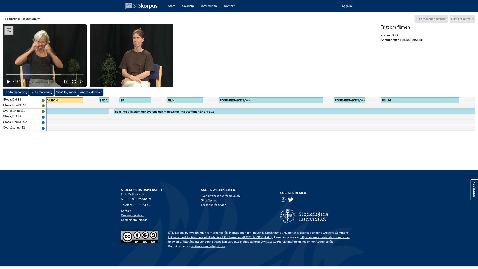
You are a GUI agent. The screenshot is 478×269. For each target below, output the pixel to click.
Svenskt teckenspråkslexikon (220, 196)
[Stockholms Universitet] (318, 216)
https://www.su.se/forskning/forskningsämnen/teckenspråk (293, 242)
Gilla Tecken (209, 200)
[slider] (45, 74)
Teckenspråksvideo (213, 205)
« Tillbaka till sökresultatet (22, 19)
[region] (45, 55)
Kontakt (126, 211)
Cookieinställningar (134, 220)
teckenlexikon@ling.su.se (208, 246)
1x (81, 82)
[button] (8, 81)
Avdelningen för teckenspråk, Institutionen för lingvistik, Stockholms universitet (242, 233)
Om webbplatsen (132, 215)
